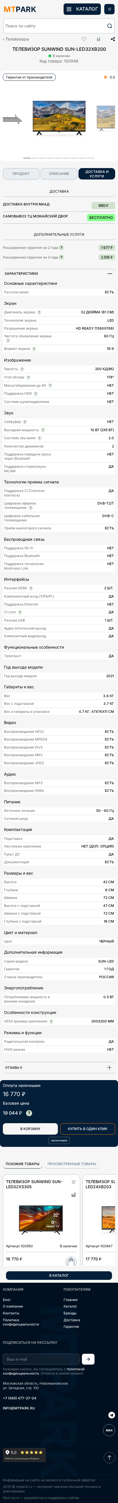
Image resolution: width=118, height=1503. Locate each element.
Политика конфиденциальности (21, 1322)
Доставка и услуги (97, 174)
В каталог (59, 1275)
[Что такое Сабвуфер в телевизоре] (25, 422)
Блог (7, 1300)
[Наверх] (109, 1457)
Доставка (72, 1320)
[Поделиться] (111, 39)
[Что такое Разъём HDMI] (31, 588)
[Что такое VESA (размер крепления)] (51, 1021)
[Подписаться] (88, 1359)
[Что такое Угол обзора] (28, 377)
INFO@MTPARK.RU (19, 1408)
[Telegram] (111, 1416)
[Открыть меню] (109, 9)
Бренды (70, 1313)
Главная (71, 1300)
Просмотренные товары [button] (72, 1164)
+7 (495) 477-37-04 (19, 1398)
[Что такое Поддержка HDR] (36, 394)
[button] (59, 26)
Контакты (11, 1313)
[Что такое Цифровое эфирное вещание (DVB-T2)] (30, 508)
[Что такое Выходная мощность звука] (43, 430)
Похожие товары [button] (23, 1164)
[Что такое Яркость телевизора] (22, 369)
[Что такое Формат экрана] (34, 349)
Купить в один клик (87, 1129)
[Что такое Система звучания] (39, 438)
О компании (13, 1306)
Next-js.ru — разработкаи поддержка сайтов (41, 1498)
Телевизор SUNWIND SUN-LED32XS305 (34, 1184)
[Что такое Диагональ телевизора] (39, 312)
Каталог (70, 1306)
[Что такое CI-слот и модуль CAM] (20, 612)
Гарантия (71, 1326)
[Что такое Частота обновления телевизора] (8, 340)
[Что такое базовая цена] (29, 1113)
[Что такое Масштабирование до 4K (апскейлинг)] (50, 385)
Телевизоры (17, 39)
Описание (59, 174)
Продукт (21, 174)
